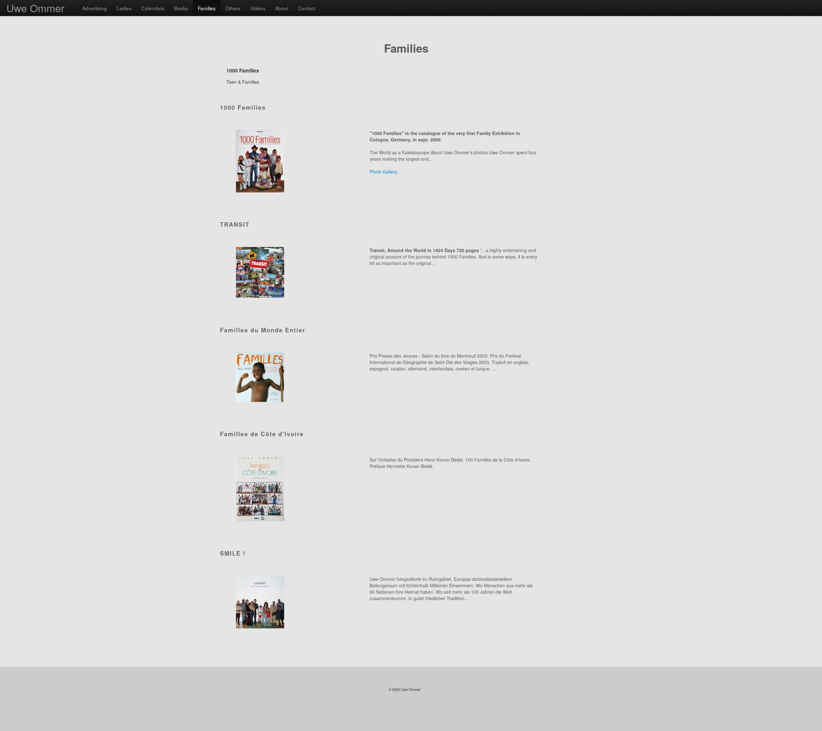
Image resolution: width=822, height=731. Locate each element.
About (281, 8)
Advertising (94, 8)
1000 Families (242, 70)
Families (207, 8)
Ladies (124, 8)
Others (232, 8)
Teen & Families (242, 82)
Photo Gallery (383, 171)
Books (181, 8)
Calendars (152, 8)
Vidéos (258, 8)
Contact (306, 8)
